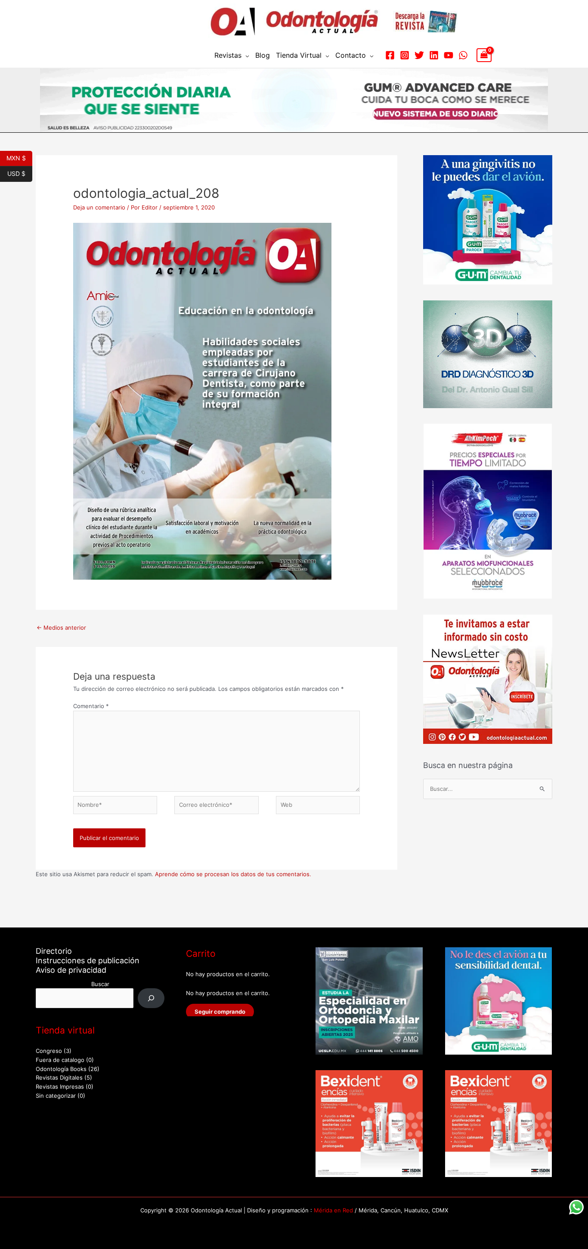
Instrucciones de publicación (87, 960)
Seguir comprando (220, 1011)
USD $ (19, 173)
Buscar (100, 983)
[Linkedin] (434, 55)
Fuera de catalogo (60, 1059)
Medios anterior (61, 627)
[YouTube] (448, 55)
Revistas (227, 55)
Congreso (49, 1050)
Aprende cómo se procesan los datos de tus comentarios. (233, 874)
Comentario (91, 706)
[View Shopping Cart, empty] (484, 55)
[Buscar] (151, 998)
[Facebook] (390, 55)
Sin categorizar (56, 1095)
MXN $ (19, 157)
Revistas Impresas (60, 1086)
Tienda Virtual (299, 55)
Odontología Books (61, 1068)
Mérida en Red (333, 1210)
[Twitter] (419, 55)
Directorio (54, 950)
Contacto (350, 55)
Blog (262, 55)
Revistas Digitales (59, 1077)
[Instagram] (404, 55)
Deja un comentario (99, 207)
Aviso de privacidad (71, 969)
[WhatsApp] (463, 55)
